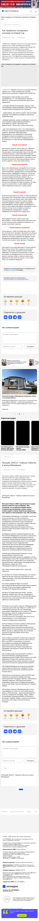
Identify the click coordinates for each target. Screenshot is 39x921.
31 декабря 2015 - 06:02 (8, 37)
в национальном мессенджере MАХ (16, 278)
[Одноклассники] (10, 317)
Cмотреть (21, 915)
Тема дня (7, 457)
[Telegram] (15, 317)
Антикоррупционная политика (12, 908)
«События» (6, 90)
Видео (29, 812)
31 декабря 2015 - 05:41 (8, 469)
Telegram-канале (10, 270)
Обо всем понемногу (12, 24)
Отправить (30, 347)
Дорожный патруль (17, 812)
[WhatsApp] (19, 317)
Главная (4, 812)
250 (5, 768)
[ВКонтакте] (5, 317)
